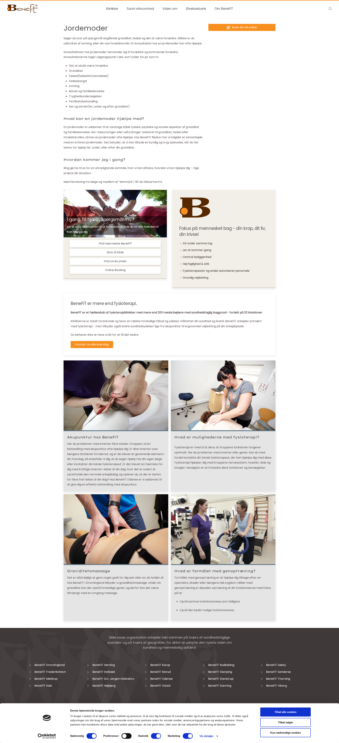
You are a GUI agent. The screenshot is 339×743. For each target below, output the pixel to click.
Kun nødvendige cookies (285, 732)
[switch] (126, 736)
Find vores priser (115, 261)
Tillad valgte (285, 722)
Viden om (169, 8)
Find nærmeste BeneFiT (115, 243)
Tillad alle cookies (285, 711)
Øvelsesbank (196, 8)
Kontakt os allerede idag (92, 344)
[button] (330, 9)
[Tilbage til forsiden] (22, 9)
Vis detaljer (206, 736)
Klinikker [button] (112, 8)
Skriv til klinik (115, 252)
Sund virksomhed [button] (140, 8)
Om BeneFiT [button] (224, 8)
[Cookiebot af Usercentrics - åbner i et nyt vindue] (46, 736)
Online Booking (115, 270)
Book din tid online (244, 27)
